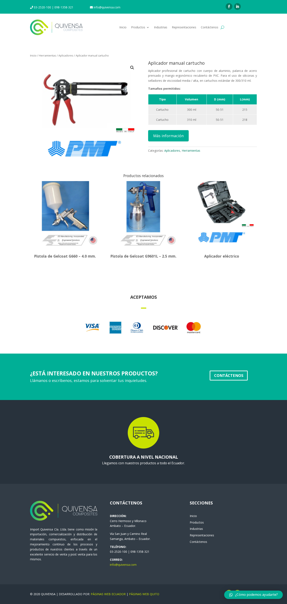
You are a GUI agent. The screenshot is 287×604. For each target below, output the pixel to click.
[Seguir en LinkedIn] (237, 6)
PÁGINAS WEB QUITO (144, 594)
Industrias (160, 27)
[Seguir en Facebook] (229, 6)
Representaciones (184, 27)
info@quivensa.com (123, 565)
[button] (253, 595)
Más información (168, 135)
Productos (138, 27)
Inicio (122, 27)
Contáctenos (209, 27)
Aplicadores (65, 55)
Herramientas (47, 55)
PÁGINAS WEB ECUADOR (108, 594)
